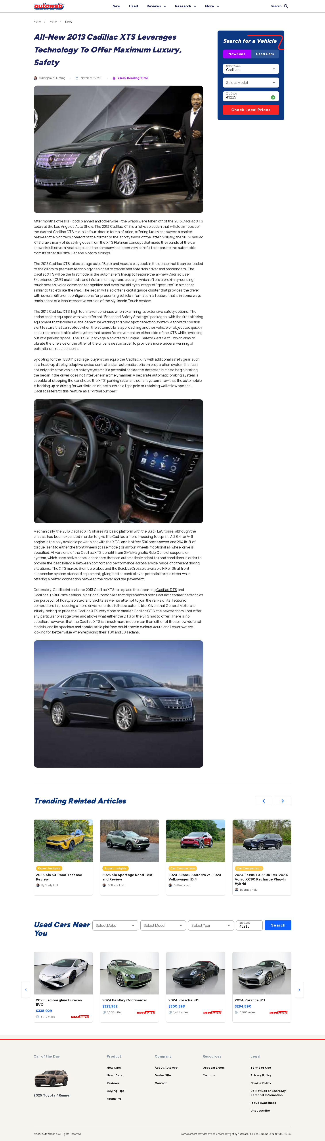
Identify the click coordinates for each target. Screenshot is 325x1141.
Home (37, 21)
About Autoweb (166, 1068)
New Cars (236, 54)
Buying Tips (116, 1091)
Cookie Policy (260, 1083)
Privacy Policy (260, 1075)
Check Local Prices (251, 109)
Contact (161, 1083)
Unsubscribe (260, 1110)
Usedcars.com (214, 1068)
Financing (114, 1098)
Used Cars (265, 54)
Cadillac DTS (166, 589)
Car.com (209, 1075)
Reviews (113, 1083)
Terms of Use (260, 1068)
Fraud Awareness (263, 1103)
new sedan (172, 610)
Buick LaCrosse (161, 531)
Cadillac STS (44, 595)
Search (278, 925)
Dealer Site (163, 1075)
